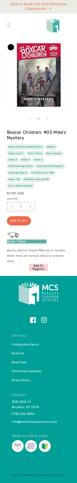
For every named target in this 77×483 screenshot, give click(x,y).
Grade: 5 (38, 160)
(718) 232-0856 (23, 414)
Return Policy (21, 380)
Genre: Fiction (35, 153)
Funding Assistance (25, 344)
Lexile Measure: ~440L (42, 173)
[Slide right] (47, 118)
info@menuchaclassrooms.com (34, 422)
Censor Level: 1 (16, 153)
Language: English (17, 173)
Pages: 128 (14, 179)
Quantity (12, 198)
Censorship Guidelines (27, 371)
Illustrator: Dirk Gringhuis (50, 166)
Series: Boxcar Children (20, 186)
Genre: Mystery (53, 153)
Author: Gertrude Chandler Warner (25, 147)
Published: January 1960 (36, 179)
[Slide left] (29, 118)
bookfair (51, 147)
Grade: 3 (12, 160)
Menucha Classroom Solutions (45, 475)
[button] (9, 25)
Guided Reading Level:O (20, 166)
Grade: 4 (25, 160)
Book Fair (18, 353)
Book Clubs (19, 362)
